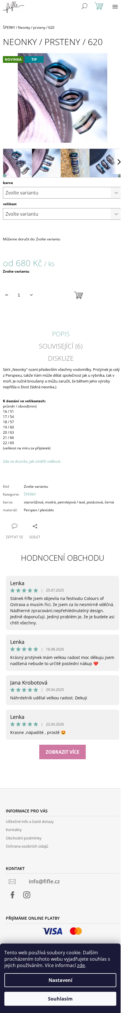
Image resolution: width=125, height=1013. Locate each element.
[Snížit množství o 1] (31, 295)
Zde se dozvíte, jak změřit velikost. (32, 461)
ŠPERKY (30, 494)
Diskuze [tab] (61, 358)
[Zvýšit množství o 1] (6, 295)
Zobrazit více (62, 752)
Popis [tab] (61, 333)
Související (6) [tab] (61, 345)
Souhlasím (60, 999)
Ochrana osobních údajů (27, 846)
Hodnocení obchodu (62, 558)
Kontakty (14, 829)
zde (81, 965)
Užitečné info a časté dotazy (30, 821)
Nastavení (60, 980)
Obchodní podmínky (24, 838)
